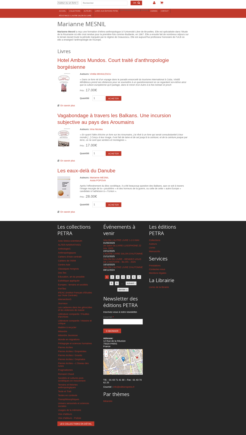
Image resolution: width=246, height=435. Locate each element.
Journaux (63, 303)
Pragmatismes (65, 370)
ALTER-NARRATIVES (69, 245)
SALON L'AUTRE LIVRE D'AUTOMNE (123, 267)
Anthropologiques (67, 252)
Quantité (84, 98)
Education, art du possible (71, 276)
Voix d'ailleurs (65, 414)
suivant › (131, 283)
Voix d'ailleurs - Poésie (69, 418)
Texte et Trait (64, 391)
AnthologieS (64, 249)
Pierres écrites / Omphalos (71, 359)
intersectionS (64, 299)
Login (153, 3)
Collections (74, 11)
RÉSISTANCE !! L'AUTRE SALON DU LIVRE (75, 15)
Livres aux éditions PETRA (106, 11)
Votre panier (160, 3)
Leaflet (131, 373)
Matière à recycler (67, 327)
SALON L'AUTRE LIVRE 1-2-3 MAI (121, 240)
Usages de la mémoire (69, 410)
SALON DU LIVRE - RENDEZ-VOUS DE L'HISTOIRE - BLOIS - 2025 (122, 260)
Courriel (108, 317)
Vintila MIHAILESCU (100, 74)
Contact (165, 11)
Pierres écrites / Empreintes (72, 351)
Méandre (62, 331)
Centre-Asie (64, 264)
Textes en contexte (67, 395)
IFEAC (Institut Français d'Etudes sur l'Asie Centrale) (75, 294)
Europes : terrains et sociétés (73, 284)
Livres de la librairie (159, 287)
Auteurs (87, 11)
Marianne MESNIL (99, 177)
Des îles (62, 272)
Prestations (155, 265)
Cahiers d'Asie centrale (70, 256)
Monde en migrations (69, 339)
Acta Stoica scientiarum (70, 241)
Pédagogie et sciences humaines (75, 343)
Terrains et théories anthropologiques (68, 386)
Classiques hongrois (68, 269)
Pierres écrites (65, 347)
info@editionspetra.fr (124, 387)
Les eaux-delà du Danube (86, 170)
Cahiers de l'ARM (67, 260)
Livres (152, 247)
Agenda (153, 11)
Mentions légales (157, 273)
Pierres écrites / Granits (70, 355)
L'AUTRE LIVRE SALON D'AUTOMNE (123, 253)
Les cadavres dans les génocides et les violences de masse (75, 308)
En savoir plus (67, 105)
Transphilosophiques (68, 399)
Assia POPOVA (98, 180)
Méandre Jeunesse (68, 335)
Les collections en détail (76, 424)
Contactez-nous (157, 269)
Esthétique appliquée (69, 280)
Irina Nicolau (96, 129)
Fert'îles (62, 288)
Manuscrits (154, 251)
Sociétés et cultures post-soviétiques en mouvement (71, 379)
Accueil (62, 11)
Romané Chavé (66, 374)
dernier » (122, 289)
